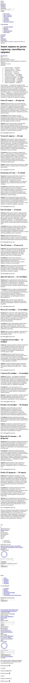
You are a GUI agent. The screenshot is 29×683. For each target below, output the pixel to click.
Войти (9, 637)
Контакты (6, 29)
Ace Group (12, 613)
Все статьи (6, 20)
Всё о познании (8, 16)
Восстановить (4, 628)
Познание (3, 5)
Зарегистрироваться (6, 630)
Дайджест (3, 6)
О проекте (6, 588)
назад (2, 633)
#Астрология (4, 55)
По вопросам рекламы (9, 592)
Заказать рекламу (8, 31)
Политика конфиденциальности (9, 611)
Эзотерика (3, 8)
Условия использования (7, 632)
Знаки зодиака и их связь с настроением (11, 546)
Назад (2, 619)
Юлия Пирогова (5, 530)
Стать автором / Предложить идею (12, 595)
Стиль (2, 2)
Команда (6, 28)
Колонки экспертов (8, 21)
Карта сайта (7, 32)
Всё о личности (7, 15)
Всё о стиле (6, 13)
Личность (3, 4)
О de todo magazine (8, 26)
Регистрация (4, 617)
